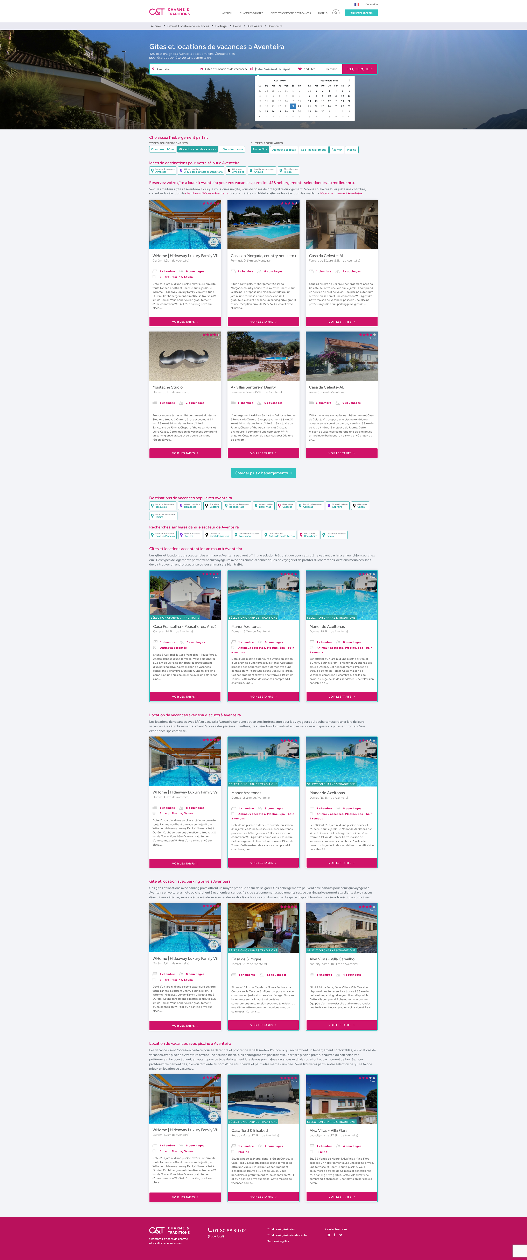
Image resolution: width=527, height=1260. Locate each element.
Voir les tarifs (184, 321)
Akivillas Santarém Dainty (253, 387)
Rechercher (359, 69)
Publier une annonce (361, 12)
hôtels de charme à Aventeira (341, 193)
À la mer (337, 149)
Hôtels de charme (231, 149)
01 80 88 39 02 (229, 1230)
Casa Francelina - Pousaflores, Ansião (186, 626)
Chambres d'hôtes (251, 13)
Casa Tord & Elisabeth (250, 1130)
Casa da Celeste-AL (326, 255)
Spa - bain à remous (313, 149)
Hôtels (323, 13)
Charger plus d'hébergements (262, 473)
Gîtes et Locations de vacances (290, 13)
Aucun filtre (260, 149)
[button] (356, 4)
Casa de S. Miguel (246, 959)
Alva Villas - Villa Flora (328, 1130)
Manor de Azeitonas (327, 626)
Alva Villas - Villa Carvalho (332, 959)
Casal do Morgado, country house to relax (267, 255)
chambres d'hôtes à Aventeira (206, 193)
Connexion (371, 4)
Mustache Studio (168, 387)
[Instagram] (328, 1235)
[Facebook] (334, 1235)
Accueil (227, 13)
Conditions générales (281, 1229)
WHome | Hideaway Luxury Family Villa (186, 255)
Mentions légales (278, 1241)
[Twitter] (341, 1235)
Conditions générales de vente (287, 1235)
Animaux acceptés (284, 149)
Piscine (351, 149)
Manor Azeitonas (246, 626)
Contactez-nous (336, 1229)
